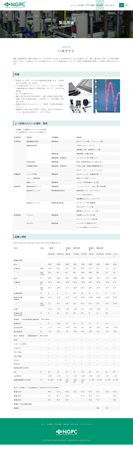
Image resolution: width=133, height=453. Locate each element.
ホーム (73, 5)
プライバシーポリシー (87, 424)
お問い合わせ (110, 5)
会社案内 (81, 5)
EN (126, 5)
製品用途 (100, 5)
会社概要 (49, 424)
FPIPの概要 (90, 5)
